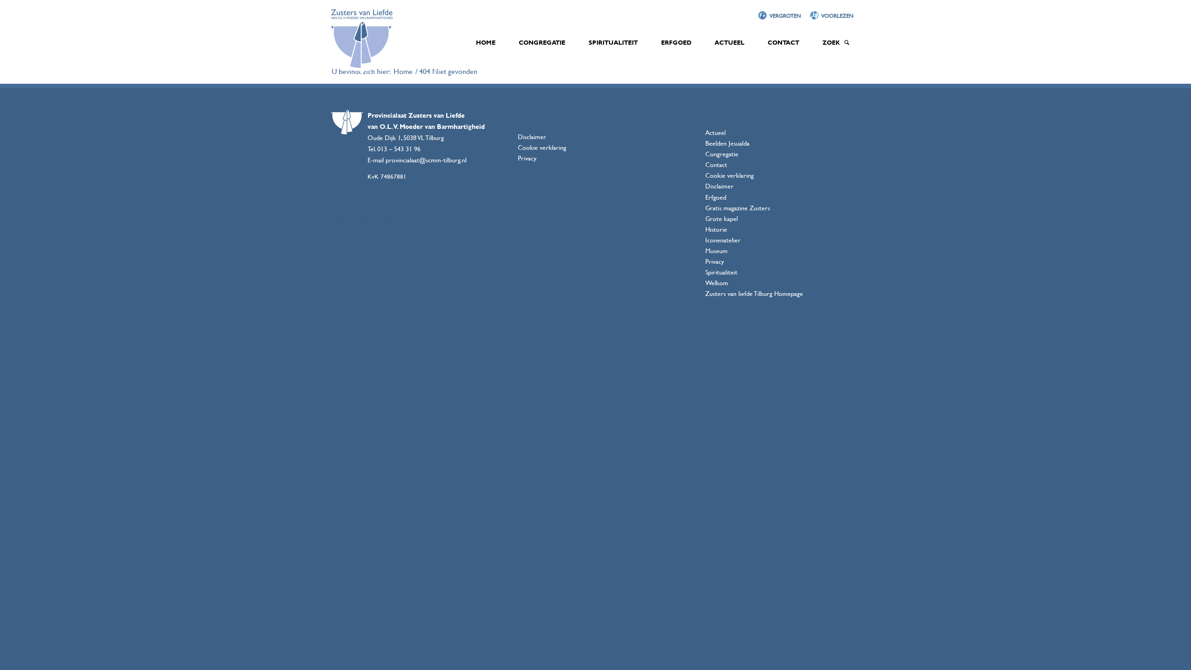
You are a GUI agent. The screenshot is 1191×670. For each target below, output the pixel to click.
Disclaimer (532, 136)
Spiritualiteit (721, 272)
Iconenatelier (723, 240)
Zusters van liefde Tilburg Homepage (754, 293)
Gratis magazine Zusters (737, 208)
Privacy (527, 158)
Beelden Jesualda (727, 143)
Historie (716, 229)
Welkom (716, 283)
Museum (716, 250)
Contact (716, 164)
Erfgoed (715, 197)
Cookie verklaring (542, 147)
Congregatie (721, 154)
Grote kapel (721, 218)
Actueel (715, 132)
